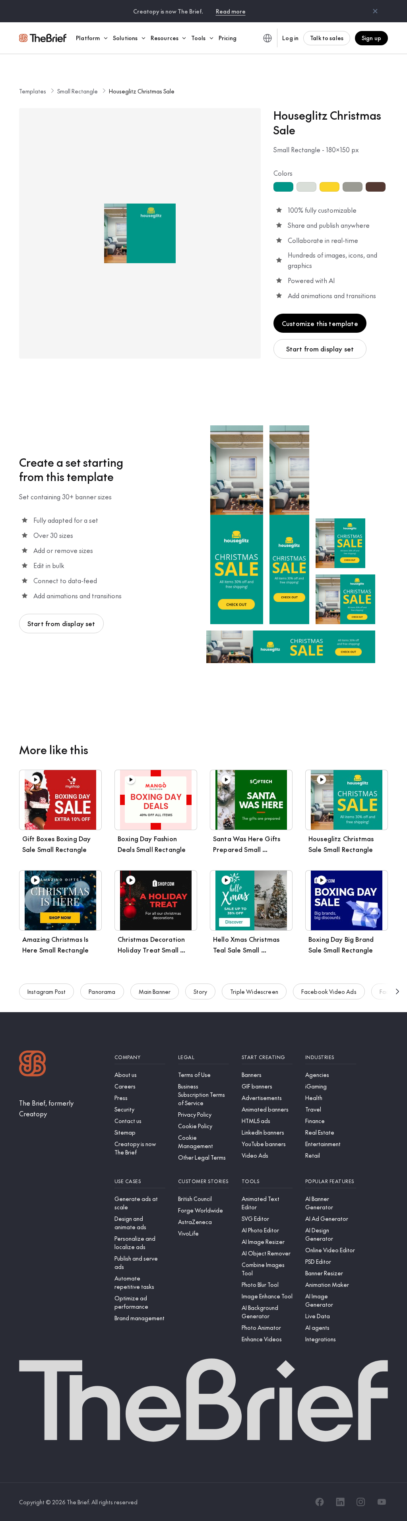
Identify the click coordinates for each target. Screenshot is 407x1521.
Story (200, 991)
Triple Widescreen (254, 991)
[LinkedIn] (340, 1502)
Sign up (371, 38)
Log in (290, 38)
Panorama (102, 991)
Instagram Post (46, 991)
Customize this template (320, 323)
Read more (231, 11)
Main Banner (155, 991)
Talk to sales (326, 38)
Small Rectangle (77, 91)
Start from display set (320, 348)
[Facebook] (319, 1502)
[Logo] (32, 1064)
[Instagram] (361, 1502)
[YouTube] (381, 1502)
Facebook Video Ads (329, 991)
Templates (32, 91)
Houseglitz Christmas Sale (141, 91)
